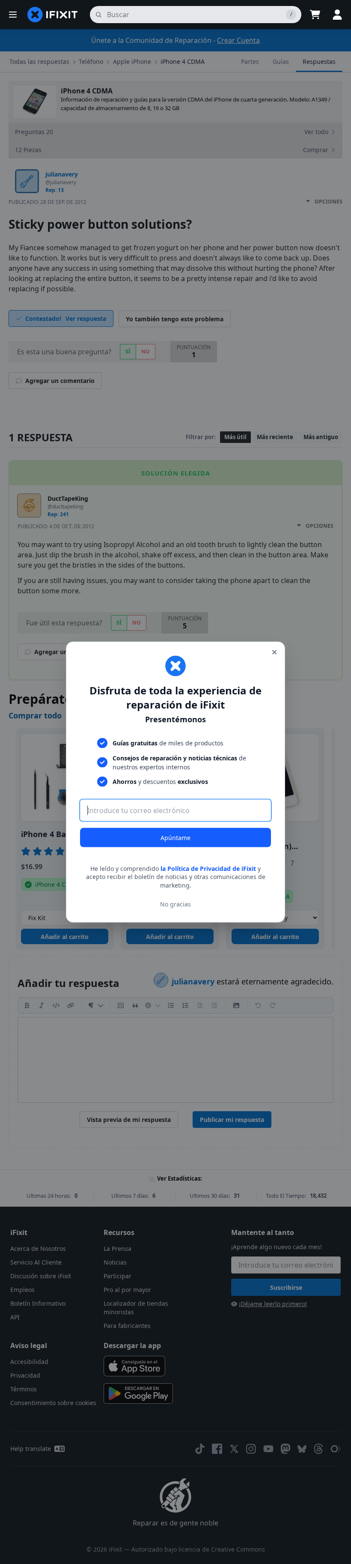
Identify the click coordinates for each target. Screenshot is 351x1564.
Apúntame (175, 837)
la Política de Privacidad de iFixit (208, 868)
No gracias (175, 904)
